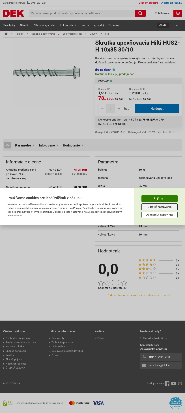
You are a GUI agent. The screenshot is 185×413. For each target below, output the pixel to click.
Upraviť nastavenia (160, 206)
